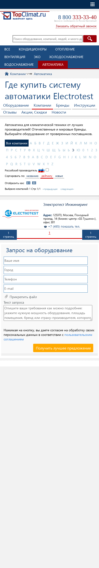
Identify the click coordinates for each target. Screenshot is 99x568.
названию (32, 175)
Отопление (65, 49)
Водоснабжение (19, 64)
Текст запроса (14, 302)
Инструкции (84, 105)
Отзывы (10, 112)
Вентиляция (14, 57)
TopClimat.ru (23, 18)
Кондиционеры (33, 49)
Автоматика (52, 64)
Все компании (16, 143)
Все (7, 49)
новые (59, 175)
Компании (42, 105)
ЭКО (37, 57)
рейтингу (47, 175)
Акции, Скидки (34, 112)
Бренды (62, 105)
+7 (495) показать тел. (64, 226)
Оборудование (16, 105)
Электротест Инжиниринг (65, 204)
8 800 (77, 17)
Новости (59, 112)
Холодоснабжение (66, 57)
